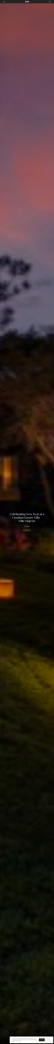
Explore (27, 530)
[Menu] (4, 2)
